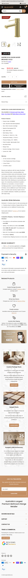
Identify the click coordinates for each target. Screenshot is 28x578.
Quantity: (3, 76)
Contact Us (5, 86)
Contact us (15, 211)
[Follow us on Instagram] (5, 556)
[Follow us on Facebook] (2, 556)
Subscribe (14, 493)
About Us (14, 313)
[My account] (20, 7)
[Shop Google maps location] (8, 541)
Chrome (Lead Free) (15, 112)
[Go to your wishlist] (23, 7)
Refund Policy (4, 101)
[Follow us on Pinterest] (8, 556)
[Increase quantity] (16, 76)
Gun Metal (7, 114)
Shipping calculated (17, 70)
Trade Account (6, 3)
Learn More (5, 538)
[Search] (24, 11)
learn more (14, 425)
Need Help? (23, 3)
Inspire (9, 61)
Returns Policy (21, 301)
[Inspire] (8, 52)
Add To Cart (14, 82)
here (7, 246)
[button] (25, 7)
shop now (14, 385)
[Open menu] (2, 7)
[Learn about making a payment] (14, 261)
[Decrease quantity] (8, 76)
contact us (18, 89)
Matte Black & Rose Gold (19, 114)
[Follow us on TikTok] (11, 556)
